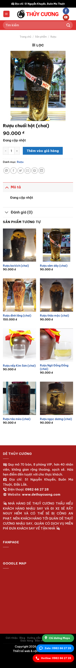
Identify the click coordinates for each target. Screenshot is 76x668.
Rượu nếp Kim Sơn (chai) (19, 365)
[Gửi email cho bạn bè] (27, 170)
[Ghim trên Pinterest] (34, 170)
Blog (22, 637)
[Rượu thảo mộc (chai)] (56, 294)
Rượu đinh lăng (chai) (17, 315)
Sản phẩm (41, 36)
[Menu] (6, 14)
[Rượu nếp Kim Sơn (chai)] (19, 345)
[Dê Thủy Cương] (38, 14)
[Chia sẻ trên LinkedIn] (41, 170)
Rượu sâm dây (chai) (53, 265)
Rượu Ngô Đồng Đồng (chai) (54, 367)
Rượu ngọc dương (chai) (56, 419)
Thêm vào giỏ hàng (43, 151)
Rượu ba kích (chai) (16, 265)
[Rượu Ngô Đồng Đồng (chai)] (56, 345)
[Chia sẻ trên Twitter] (20, 170)
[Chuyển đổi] (7, 187)
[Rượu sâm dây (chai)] (56, 245)
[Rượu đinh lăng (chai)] (19, 294)
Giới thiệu (12, 637)
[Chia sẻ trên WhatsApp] (6, 170)
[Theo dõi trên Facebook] (66, 11)
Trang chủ (25, 36)
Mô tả (16, 187)
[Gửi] (68, 25)
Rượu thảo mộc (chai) (54, 315)
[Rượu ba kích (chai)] (19, 245)
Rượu (53, 36)
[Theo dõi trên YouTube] (66, 17)
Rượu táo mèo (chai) (16, 419)
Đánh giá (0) (22, 212)
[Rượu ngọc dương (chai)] (56, 398)
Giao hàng (26, 640)
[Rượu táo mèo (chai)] (19, 398)
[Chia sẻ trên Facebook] (13, 170)
